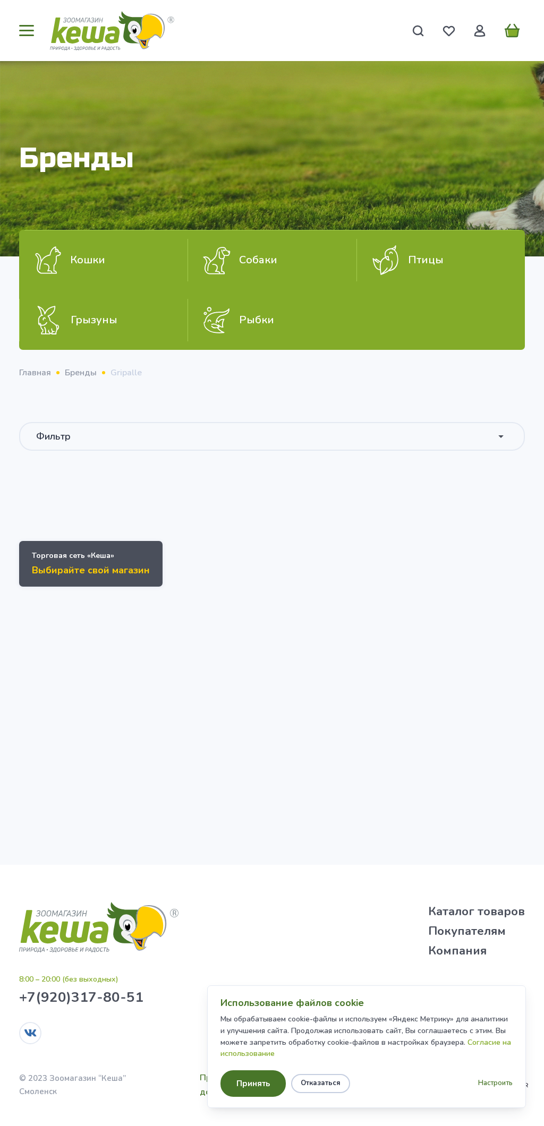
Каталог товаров (476, 911)
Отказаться (321, 1083)
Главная (35, 372)
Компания (457, 951)
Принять (253, 1083)
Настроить (495, 1083)
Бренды (81, 372)
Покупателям (467, 931)
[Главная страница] (112, 30)
